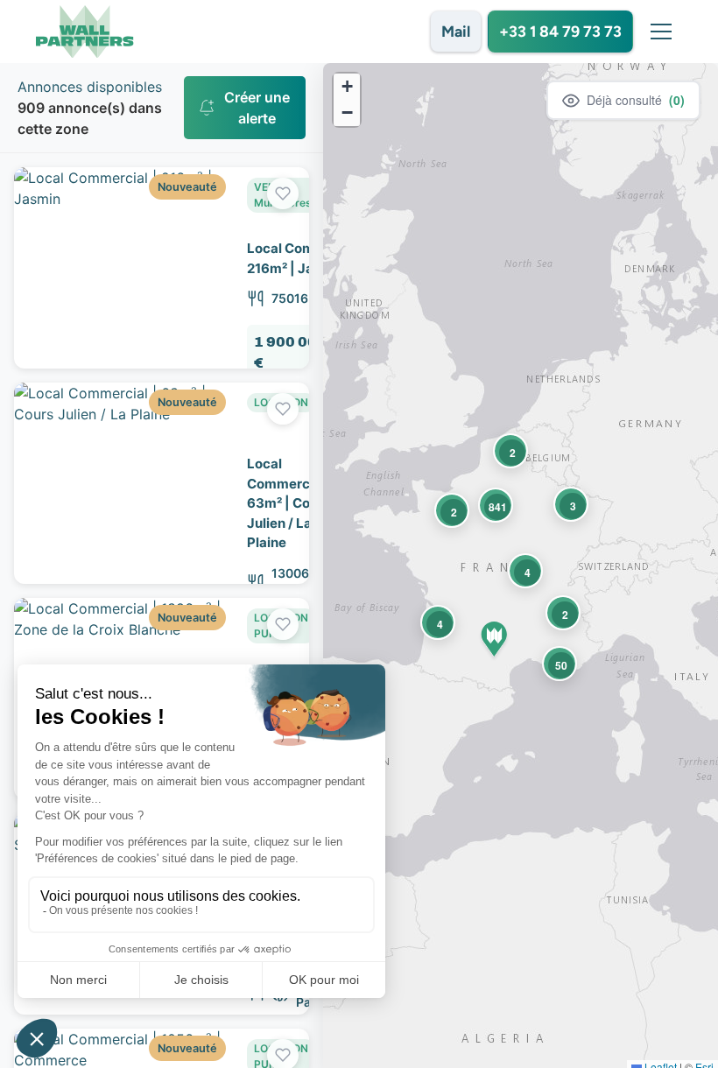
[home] (85, 32)
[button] (657, 32)
